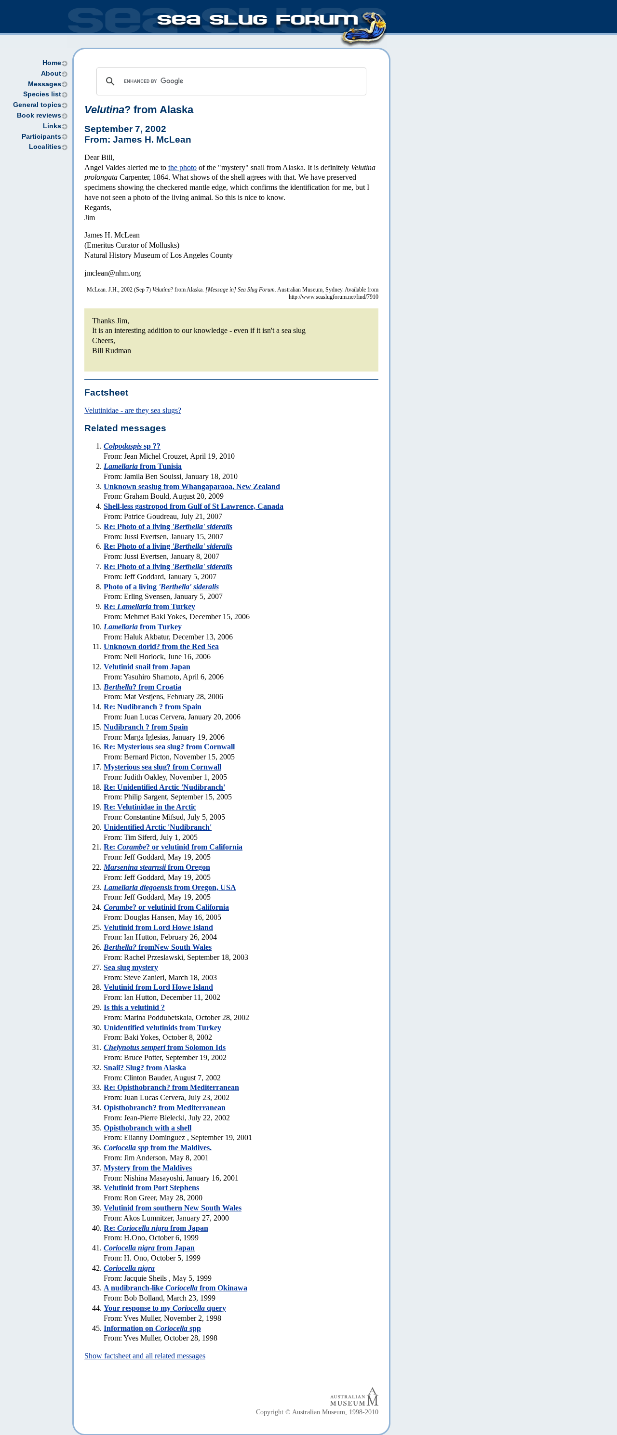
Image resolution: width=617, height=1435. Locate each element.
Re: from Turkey (149, 606)
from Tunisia (143, 466)
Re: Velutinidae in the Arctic (150, 807)
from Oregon (157, 867)
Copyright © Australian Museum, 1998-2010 (317, 1412)
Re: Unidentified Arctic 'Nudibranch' (164, 787)
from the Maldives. (158, 1147)
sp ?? (132, 446)
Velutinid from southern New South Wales (172, 1208)
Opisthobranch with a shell (147, 1128)
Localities (45, 146)
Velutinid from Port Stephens (151, 1187)
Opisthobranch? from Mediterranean (165, 1107)
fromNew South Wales (158, 947)
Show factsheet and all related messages (144, 1356)
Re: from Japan (156, 1228)
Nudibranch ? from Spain (146, 727)
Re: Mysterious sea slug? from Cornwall (169, 747)
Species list (42, 94)
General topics (37, 104)
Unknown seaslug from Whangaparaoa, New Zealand (192, 486)
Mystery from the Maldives (148, 1168)
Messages (44, 84)
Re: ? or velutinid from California (173, 847)
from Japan (149, 1248)
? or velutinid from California (166, 907)
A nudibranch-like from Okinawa (175, 1288)
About (51, 73)
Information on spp (152, 1328)
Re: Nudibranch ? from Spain (152, 707)
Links (52, 126)
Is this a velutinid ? (134, 1007)
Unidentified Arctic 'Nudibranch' (158, 827)
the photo (182, 167)
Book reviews (39, 115)
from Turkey (143, 627)
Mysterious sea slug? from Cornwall (162, 767)
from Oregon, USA (170, 887)
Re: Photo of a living (168, 526)
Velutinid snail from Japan (147, 667)
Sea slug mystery (131, 967)
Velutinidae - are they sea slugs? (132, 410)
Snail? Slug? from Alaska (145, 1067)
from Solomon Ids (165, 1047)
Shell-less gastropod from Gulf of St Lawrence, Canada (193, 506)
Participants (41, 136)
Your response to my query (165, 1308)
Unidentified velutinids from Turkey (162, 1027)
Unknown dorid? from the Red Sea (161, 646)
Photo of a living (161, 587)
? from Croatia (142, 687)
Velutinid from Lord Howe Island (158, 927)
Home (51, 62)
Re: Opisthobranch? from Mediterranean (171, 1087)
